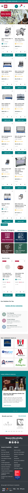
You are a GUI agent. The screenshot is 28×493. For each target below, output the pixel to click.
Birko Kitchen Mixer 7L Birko (7, 39)
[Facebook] (10, 442)
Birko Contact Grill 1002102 (6, 169)
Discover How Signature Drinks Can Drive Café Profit (13, 394)
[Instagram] (13, 442)
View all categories (22, 230)
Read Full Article (7, 405)
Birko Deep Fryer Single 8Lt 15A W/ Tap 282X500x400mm (20, 205)
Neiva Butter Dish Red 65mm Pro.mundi (19, 275)
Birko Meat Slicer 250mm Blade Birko (20, 39)
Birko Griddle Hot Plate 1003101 (6, 104)
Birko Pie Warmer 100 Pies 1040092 (20, 137)
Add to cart (7, 55)
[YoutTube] (18, 442)
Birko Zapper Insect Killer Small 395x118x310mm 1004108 (20, 171)
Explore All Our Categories (14, 306)
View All (5, 224)
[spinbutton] (7, 51)
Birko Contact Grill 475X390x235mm (19, 72)
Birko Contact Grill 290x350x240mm (19, 104)
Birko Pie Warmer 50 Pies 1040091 (7, 137)
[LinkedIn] (15, 442)
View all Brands (22, 416)
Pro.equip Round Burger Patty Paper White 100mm (7, 275)
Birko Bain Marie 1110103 (6, 204)
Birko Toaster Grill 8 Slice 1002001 (7, 72)
